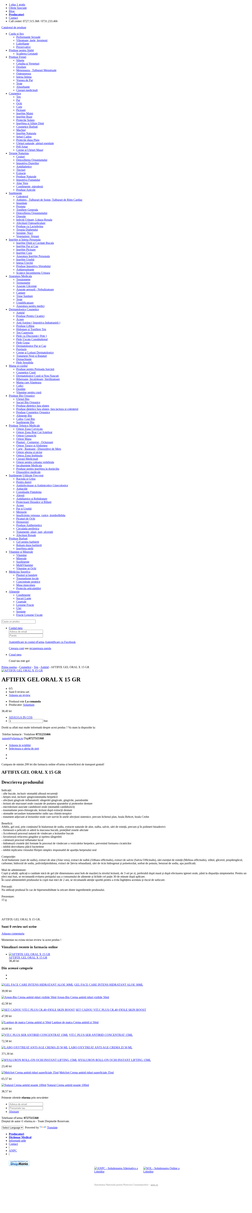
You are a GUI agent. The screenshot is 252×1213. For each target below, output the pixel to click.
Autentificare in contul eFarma (26, 642)
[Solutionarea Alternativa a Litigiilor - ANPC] (117, 1172)
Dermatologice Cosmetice (24, 309)
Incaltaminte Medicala (29, 465)
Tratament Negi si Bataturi (31, 355)
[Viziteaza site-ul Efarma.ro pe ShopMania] (19, 1165)
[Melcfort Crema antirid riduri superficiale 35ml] (30, 1072)
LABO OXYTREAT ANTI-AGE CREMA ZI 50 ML (100, 1047)
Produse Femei (17, 56)
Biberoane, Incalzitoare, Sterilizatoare (38, 379)
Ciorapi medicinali (27, 90)
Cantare (20, 292)
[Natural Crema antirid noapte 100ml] (23, 1085)
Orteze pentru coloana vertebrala (35, 462)
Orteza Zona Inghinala (29, 455)
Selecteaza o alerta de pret (24, 748)
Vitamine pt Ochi (26, 568)
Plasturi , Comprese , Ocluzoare (34, 442)
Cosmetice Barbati (27, 126)
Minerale (21, 558)
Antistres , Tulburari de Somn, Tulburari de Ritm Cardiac (49, 199)
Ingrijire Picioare (26, 249)
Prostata (20, 206)
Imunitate (21, 203)
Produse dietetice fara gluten (32, 405)
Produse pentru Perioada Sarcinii (35, 369)
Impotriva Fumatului (28, 179)
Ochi (19, 103)
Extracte (21, 173)
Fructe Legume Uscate (29, 614)
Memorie (21, 512)
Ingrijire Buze (24, 116)
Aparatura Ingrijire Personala (33, 256)
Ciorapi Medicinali (27, 458)
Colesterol (22, 196)
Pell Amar (22, 146)
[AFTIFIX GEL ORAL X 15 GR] (22, 670)
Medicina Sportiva (19, 571)
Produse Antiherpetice (29, 525)
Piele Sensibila (24, 362)
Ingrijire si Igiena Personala (25, 239)
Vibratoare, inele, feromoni (31, 40)
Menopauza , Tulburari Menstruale (36, 70)
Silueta (20, 60)
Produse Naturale (26, 176)
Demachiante (24, 359)
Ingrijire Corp (24, 252)
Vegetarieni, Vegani (27, 236)
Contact (13, 17)
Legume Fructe (25, 604)
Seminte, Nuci (24, 233)
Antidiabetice (24, 166)
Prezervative (23, 47)
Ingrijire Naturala (26, 133)
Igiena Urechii (24, 262)
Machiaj (21, 130)
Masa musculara (25, 585)
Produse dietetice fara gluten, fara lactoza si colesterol (47, 409)
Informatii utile (17, 1140)
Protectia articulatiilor (28, 588)
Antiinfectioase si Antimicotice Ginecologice (42, 485)
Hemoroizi (22, 521)
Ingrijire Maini (24, 113)
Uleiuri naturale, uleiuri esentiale (35, 143)
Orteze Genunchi (26, 435)
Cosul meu (15, 654)
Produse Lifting (25, 326)
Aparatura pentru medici (30, 306)
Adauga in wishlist (20, 745)
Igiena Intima (24, 76)
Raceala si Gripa (25, 478)
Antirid (20, 312)
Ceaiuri (20, 156)
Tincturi (20, 169)
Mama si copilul (18, 365)
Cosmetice (15, 93)
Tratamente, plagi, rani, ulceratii (34, 531)
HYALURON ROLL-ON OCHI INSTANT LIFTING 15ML (114, 1060)
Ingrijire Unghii (25, 259)
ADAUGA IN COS (20, 717)
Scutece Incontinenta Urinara (33, 272)
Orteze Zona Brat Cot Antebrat (34, 432)
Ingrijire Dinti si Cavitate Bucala (35, 242)
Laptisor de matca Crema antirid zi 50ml (75, 1022)
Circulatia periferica (27, 528)
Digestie (21, 216)
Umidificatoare (25, 302)
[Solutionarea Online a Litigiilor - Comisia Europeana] (166, 1172)
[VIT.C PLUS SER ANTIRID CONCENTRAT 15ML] (34, 1034)
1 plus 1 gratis (17, 4)
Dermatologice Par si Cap (31, 345)
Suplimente (15, 193)
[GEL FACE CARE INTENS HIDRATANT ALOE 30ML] (37, 984)
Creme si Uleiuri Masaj (29, 149)
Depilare (21, 66)
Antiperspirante (25, 269)
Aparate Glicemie (26, 286)
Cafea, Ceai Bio (25, 419)
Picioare (21, 110)
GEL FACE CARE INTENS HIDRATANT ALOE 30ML (108, 984)
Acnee (20, 319)
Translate (52, 1127)
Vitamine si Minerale (21, 551)
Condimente (23, 595)
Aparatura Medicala (20, 276)
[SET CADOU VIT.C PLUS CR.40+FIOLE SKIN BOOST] (38, 1009)
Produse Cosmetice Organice (33, 412)
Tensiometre (23, 279)
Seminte (21, 611)
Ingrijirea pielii (24, 548)
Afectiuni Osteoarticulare (30, 223)
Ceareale (21, 601)
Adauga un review (19, 695)
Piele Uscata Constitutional (32, 339)
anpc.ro (154, 1184)
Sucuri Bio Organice (28, 402)
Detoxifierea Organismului (31, 159)
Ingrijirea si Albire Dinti (30, 123)
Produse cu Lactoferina (29, 226)
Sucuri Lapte (23, 598)
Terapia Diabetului (27, 229)
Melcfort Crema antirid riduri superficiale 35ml (86, 1072)
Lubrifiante (22, 43)
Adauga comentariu (12, 933)
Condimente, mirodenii (29, 186)
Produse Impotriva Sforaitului (33, 266)
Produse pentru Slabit (21, 50)
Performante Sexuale (28, 37)
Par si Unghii (24, 508)
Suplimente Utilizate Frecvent (26, 475)
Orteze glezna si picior (29, 452)
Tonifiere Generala (27, 209)
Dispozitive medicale (28, 472)
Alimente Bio (24, 415)
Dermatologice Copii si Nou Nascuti (37, 375)
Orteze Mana (23, 438)
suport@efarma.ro (12, 738)
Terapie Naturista (19, 153)
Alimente (14, 591)
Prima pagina (9, 667)
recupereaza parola (40, 648)
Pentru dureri (23, 482)
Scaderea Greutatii (27, 53)
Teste (19, 83)
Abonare (14, 1111)
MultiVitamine (24, 565)
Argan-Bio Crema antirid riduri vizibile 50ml (83, 997)
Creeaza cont (16, 648)
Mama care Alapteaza (28, 382)
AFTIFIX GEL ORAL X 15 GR (28, 957)
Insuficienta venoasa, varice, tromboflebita (40, 515)
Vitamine (21, 555)
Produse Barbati (18, 538)
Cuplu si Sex (16, 33)
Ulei (18, 608)
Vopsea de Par (24, 80)
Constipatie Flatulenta (29, 492)
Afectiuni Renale (26, 535)
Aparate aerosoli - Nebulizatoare (35, 289)
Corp (19, 106)
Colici (19, 385)
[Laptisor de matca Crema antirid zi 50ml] (26, 1022)
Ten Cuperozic (24, 332)
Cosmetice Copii (26, 372)
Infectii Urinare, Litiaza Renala (34, 219)
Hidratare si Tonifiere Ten (31, 329)
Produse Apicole (25, 189)
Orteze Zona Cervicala (29, 428)
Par (18, 100)
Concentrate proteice (28, 581)
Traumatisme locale (27, 578)
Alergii (20, 495)
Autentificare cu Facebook (60, 642)
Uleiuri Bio (22, 399)
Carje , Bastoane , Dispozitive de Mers (38, 448)
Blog (12, 11)
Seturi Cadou (24, 136)
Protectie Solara (25, 120)
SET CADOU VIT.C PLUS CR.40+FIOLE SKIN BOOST (111, 1009)
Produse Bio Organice (22, 395)
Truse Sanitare (24, 296)
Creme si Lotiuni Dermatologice (35, 352)
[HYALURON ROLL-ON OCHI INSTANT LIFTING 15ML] (39, 1060)
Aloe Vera (22, 183)
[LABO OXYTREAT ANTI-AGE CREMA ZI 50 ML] (34, 1047)
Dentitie (20, 389)
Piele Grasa (23, 342)
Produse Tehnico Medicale (24, 425)
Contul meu (16, 628)
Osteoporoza (23, 73)
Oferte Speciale (18, 7)
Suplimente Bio (25, 422)
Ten (18, 96)
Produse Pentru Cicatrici (30, 316)
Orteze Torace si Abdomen (31, 445)
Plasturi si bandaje (26, 575)
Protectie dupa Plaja (27, 140)
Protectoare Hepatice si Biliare (33, 502)
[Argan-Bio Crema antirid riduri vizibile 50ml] (28, 997)
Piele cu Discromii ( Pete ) (31, 335)
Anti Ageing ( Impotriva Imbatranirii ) (38, 322)
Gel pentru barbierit (27, 541)
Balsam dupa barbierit (29, 545)
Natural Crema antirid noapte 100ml (68, 1085)
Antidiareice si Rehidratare (31, 498)
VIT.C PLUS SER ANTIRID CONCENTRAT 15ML (101, 1034)
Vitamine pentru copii (28, 392)
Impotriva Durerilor (27, 163)
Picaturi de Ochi (25, 518)
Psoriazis (21, 349)
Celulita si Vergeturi (27, 63)
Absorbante (23, 86)
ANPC (13, 1150)
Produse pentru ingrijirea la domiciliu (37, 468)
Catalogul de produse (13, 27)
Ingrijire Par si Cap (27, 246)
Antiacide (21, 488)
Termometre (23, 282)
